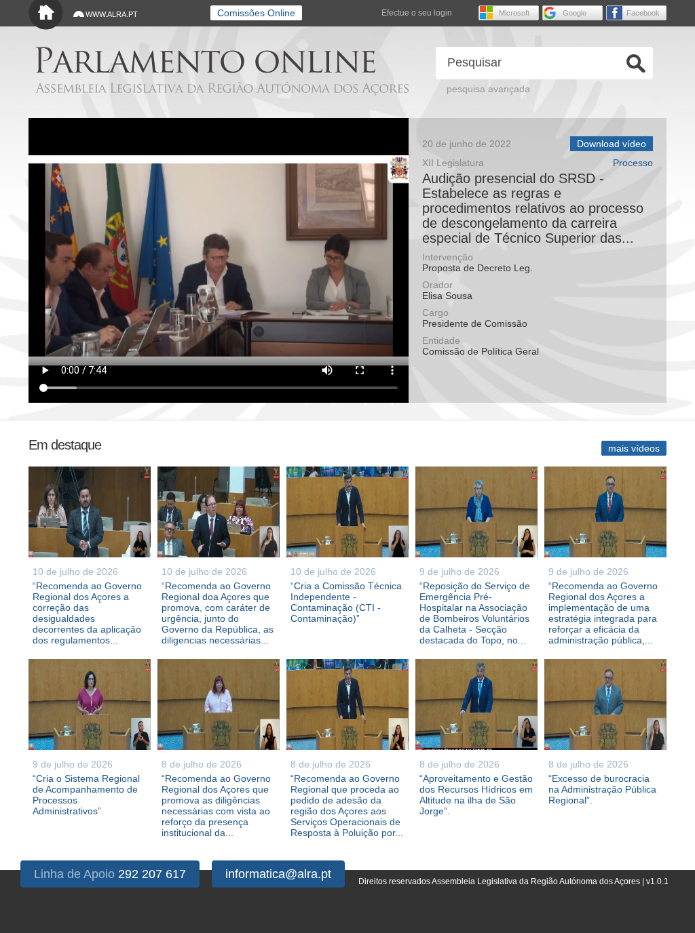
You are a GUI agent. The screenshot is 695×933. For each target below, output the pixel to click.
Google (574, 13)
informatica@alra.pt (278, 874)
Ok (635, 63)
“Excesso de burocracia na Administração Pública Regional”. (602, 789)
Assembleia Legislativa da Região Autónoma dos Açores (222, 88)
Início (46, 15)
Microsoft (514, 13)
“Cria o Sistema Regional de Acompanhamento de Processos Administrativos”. (86, 794)
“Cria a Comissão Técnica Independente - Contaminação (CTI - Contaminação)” (346, 602)
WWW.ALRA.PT (112, 14)
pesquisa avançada (488, 88)
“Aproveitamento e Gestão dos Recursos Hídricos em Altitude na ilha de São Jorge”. (476, 794)
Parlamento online (205, 60)
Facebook (643, 13)
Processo (633, 163)
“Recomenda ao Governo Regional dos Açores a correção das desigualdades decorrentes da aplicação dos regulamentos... (87, 613)
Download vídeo (611, 143)
